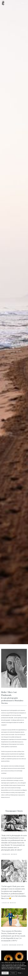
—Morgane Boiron (9, 854)
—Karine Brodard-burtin (12, 945)
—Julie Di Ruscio (8, 903)
